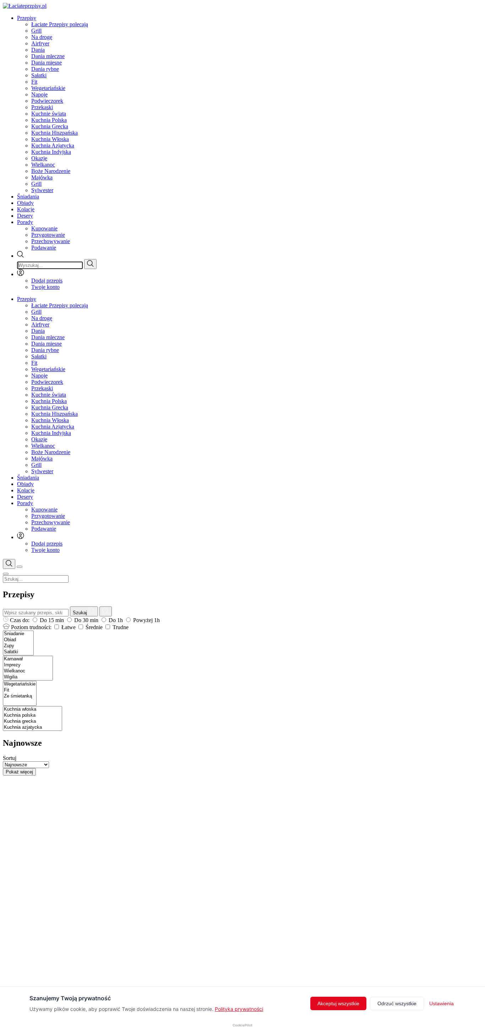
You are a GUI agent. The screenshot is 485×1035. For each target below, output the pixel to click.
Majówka (42, 177)
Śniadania (28, 197)
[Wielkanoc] (28, 671)
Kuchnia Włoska (50, 139)
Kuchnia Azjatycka (52, 145)
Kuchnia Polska (49, 120)
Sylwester (42, 190)
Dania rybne (45, 69)
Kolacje (25, 209)
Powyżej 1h (146, 620)
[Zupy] (18, 646)
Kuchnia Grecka (49, 126)
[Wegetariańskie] (19, 684)
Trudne (120, 627)
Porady (25, 222)
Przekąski (42, 107)
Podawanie (43, 248)
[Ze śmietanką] (19, 696)
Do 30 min (86, 620)
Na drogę (41, 37)
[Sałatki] (18, 652)
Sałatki (39, 75)
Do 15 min (51, 620)
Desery (25, 216)
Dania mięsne (46, 63)
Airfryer (40, 43)
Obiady (25, 203)
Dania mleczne (48, 56)
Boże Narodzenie (50, 171)
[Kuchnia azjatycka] (32, 727)
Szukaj (80, 612)
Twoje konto (45, 287)
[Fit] (19, 690)
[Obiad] (18, 640)
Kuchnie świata (48, 114)
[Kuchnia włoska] (32, 709)
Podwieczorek (47, 101)
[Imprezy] (28, 665)
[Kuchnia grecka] (32, 721)
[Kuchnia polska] (32, 715)
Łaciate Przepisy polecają (59, 24)
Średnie (94, 627)
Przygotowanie (48, 235)
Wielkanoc (43, 165)
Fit (34, 82)
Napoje (39, 94)
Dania (38, 50)
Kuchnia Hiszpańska (54, 133)
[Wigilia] (28, 677)
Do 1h (115, 620)
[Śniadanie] (18, 634)
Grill (36, 31)
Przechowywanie (50, 241)
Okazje (39, 158)
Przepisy (26, 18)
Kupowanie (44, 228)
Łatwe (68, 627)
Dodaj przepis (46, 281)
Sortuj (9, 758)
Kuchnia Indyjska (51, 152)
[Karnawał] (28, 659)
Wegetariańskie (48, 88)
